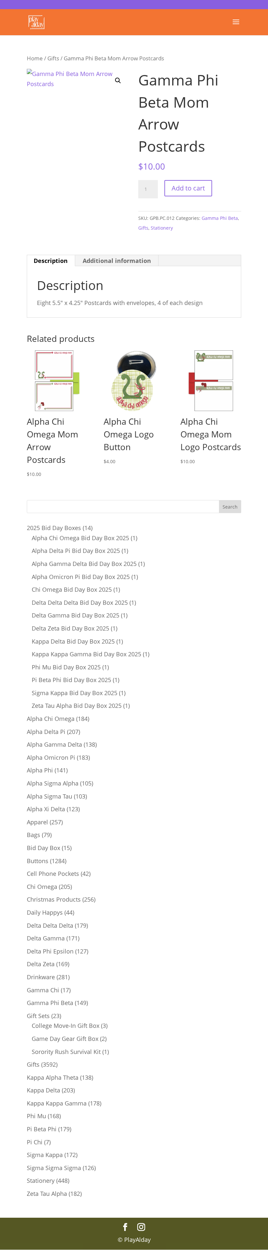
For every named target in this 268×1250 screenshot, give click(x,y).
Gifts (53, 58)
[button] (118, 80)
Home (35, 58)
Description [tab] (51, 261)
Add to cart (188, 188)
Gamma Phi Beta (220, 218)
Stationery (162, 228)
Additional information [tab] (117, 261)
